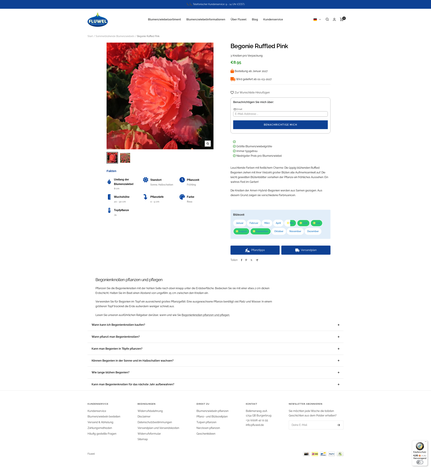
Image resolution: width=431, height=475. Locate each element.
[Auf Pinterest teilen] (246, 260)
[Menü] (426, 442)
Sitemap (143, 439)
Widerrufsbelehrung (150, 411)
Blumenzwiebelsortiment (164, 19)
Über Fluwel (238, 19)
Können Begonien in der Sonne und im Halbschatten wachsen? (133, 360)
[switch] (420, 462)
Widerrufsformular (149, 433)
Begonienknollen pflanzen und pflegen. (206, 315)
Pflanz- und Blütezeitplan (212, 416)
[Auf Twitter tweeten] (251, 260)
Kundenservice (273, 19)
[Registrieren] (338, 425)
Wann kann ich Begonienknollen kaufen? (118, 324)
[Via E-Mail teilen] (257, 260)
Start (90, 36)
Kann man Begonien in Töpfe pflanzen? (117, 348)
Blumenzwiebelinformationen (205, 19)
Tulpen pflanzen (206, 422)
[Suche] (327, 19)
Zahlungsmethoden (100, 428)
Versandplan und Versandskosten (158, 428)
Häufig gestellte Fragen (102, 433)
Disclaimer (144, 416)
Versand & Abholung (100, 422)
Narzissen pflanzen (208, 428)
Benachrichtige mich (280, 124)
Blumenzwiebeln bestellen (104, 416)
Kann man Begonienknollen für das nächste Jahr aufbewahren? (133, 384)
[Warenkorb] (341, 19)
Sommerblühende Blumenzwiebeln (115, 36)
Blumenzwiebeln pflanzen (212, 411)
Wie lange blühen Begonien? (110, 372)
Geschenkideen (205, 433)
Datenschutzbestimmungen (155, 422)
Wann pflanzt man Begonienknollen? (116, 336)
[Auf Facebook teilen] (241, 260)
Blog (255, 19)
